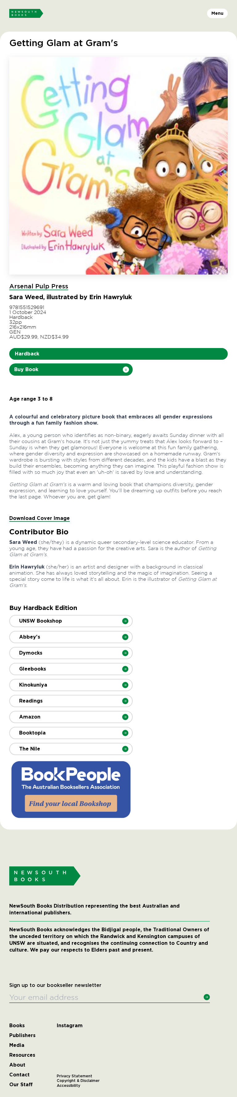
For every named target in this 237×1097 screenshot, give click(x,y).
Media (16, 1045)
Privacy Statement (74, 1076)
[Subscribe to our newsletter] (207, 997)
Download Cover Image (39, 518)
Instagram (70, 1026)
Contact (19, 1075)
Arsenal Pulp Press (38, 286)
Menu (217, 13)
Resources (22, 1055)
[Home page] (26, 13)
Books (17, 1026)
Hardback (27, 353)
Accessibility (68, 1085)
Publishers (22, 1035)
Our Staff (21, 1085)
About (17, 1065)
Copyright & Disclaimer (78, 1081)
